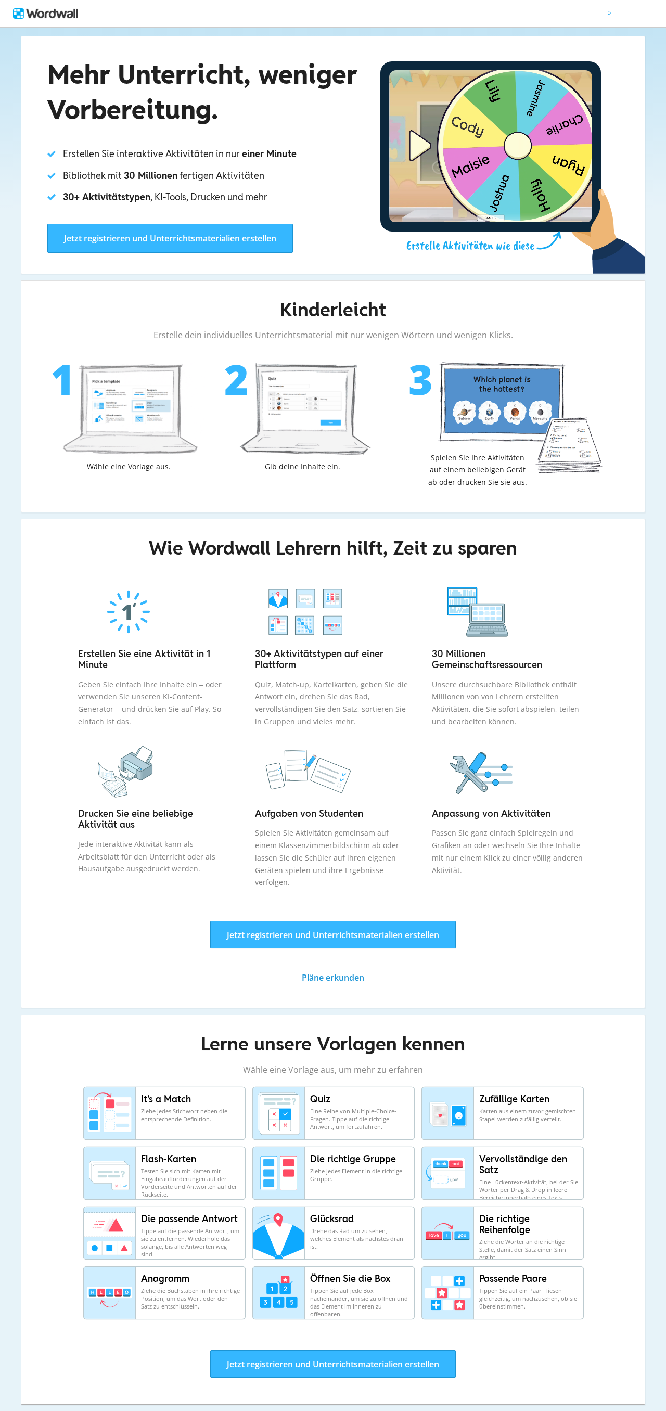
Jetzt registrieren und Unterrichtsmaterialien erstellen (170, 238)
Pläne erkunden (333, 977)
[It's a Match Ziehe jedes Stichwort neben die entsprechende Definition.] (165, 1139)
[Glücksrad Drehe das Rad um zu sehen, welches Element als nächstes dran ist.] (334, 1258)
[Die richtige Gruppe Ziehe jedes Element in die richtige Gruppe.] (334, 1198)
